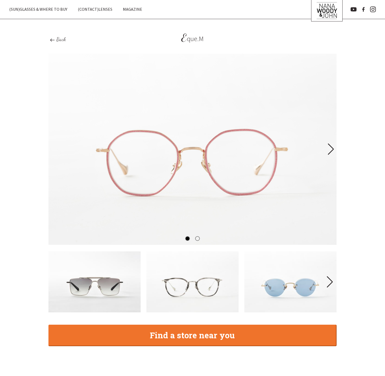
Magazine (132, 9)
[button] (330, 149)
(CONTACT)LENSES (95, 9)
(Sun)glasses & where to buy (38, 9)
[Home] (327, 9)
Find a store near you (192, 335)
